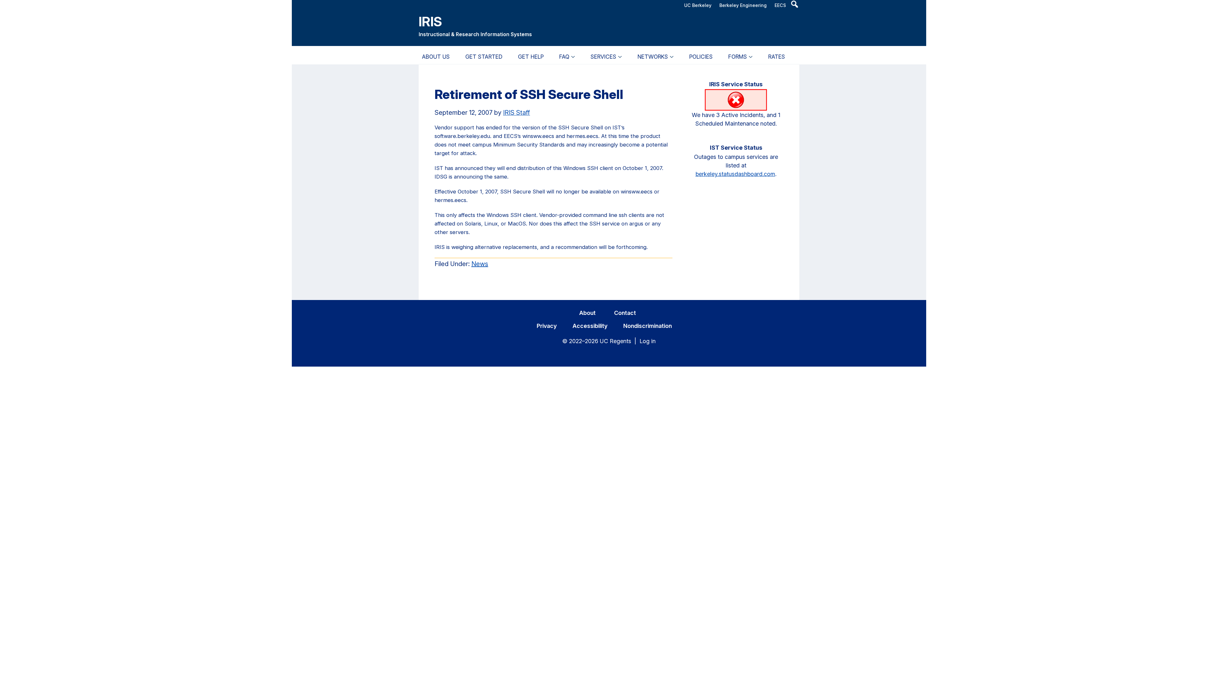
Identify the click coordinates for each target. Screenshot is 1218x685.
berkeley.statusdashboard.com (735, 174)
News (479, 264)
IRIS (430, 21)
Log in (647, 341)
